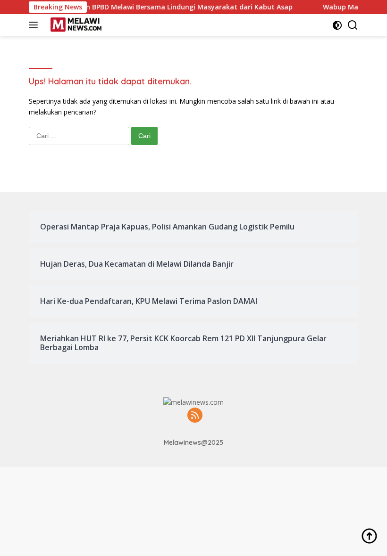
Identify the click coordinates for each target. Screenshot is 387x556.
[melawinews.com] (75, 25)
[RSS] (194, 416)
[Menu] (35, 25)
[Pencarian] (352, 25)
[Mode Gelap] (337, 25)
